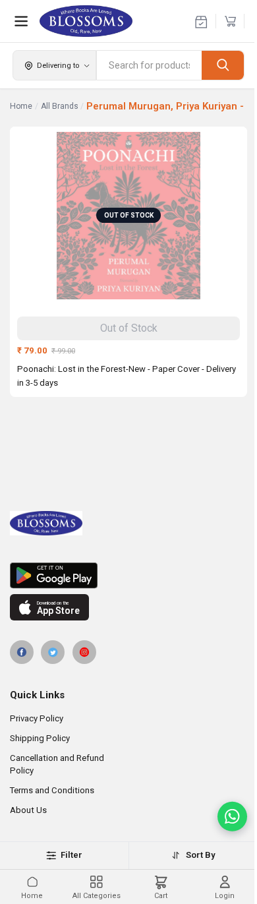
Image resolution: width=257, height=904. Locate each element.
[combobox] (149, 65)
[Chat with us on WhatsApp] (232, 816)
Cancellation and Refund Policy (57, 764)
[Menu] (21, 21)
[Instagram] (84, 652)
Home (21, 106)
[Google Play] (128, 575)
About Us (28, 810)
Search (223, 65)
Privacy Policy (36, 718)
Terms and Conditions (52, 790)
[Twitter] (53, 652)
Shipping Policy (40, 738)
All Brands (59, 106)
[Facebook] (22, 652)
